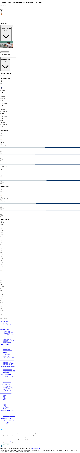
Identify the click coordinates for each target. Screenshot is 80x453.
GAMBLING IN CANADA (6, 401)
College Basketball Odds (7, 369)
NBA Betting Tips (6, 333)
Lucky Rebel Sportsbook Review (9, 376)
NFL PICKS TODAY (4, 321)
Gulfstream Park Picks (7, 425)
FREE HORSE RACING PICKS (7, 418)
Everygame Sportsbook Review (9, 379)
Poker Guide (5, 415)
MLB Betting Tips (6, 349)
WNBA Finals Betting (7, 342)
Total (11, 57)
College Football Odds (7, 362)
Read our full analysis (4, 52)
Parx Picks (5, 424)
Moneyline (2, 57)
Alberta (4, 406)
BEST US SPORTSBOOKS (6, 374)
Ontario (4, 404)
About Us (15, 441)
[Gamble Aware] (40, 444)
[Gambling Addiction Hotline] (40, 446)
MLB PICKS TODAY (4, 344)
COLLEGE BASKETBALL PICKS (7, 366)
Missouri (4, 399)
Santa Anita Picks (6, 422)
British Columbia (6, 407)
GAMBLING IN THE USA (5, 393)
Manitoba (4, 408)
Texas (4, 397)
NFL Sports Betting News (7, 324)
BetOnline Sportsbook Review (8, 377)
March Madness (6, 372)
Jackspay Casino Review (7, 387)
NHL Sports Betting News (8, 355)
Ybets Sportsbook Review (8, 378)
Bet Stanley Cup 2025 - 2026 (8, 357)
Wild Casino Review (6, 389)
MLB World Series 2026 (7, 350)
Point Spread (7, 57)
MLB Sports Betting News (8, 348)
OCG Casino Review (7, 386)
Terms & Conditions (4, 441)
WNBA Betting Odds (7, 339)
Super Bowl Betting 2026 (7, 326)
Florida (4, 396)
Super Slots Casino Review (8, 390)
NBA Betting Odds (6, 331)
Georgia (4, 398)
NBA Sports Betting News (8, 332)
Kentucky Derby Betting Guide (8, 420)
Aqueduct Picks (6, 421)
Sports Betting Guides (7, 382)
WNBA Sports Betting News (8, 340)
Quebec (4, 405)
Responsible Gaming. (36, 448)
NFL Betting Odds (6, 323)
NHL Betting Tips (6, 356)
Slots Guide (5, 412)
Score (14, 57)
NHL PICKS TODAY (4, 352)
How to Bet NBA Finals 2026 (8, 334)
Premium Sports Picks (7, 381)
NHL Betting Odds (6, 354)
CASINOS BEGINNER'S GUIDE (7, 410)
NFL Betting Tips (6, 325)
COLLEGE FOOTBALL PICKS (7, 360)
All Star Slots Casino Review (8, 388)
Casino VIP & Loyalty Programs (9, 416)
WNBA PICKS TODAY (5, 336)
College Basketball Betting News (9, 370)
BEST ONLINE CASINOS (5, 384)
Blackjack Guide (6, 413)
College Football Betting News (8, 363)
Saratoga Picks (5, 423)
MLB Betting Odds (6, 346)
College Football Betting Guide (8, 364)
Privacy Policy (10, 441)
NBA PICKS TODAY (4, 329)
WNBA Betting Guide (7, 341)
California (5, 395)
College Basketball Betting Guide (9, 371)
